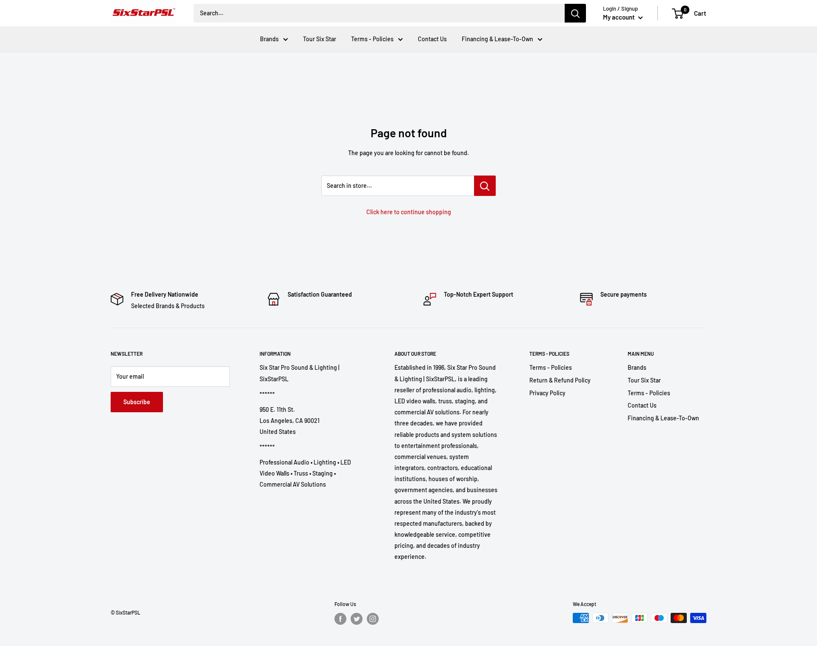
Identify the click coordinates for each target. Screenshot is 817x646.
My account (619, 17)
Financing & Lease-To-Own (497, 38)
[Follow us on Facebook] (340, 619)
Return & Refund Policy (560, 380)
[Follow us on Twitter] (357, 619)
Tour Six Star (319, 38)
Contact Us (432, 38)
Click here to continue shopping (408, 211)
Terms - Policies (372, 38)
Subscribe (136, 401)
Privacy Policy (547, 393)
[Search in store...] (485, 186)
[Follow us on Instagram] (373, 619)
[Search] (575, 13)
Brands (269, 38)
